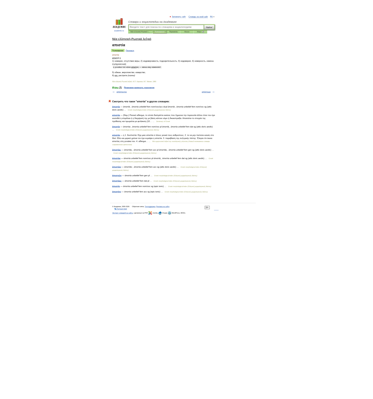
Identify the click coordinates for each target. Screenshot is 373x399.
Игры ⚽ (200, 32)
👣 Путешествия (120, 209)
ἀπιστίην (116, 191)
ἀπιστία (116, 107)
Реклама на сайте (162, 206)
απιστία (116, 115)
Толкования (159, 32)
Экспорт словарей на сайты (122, 213)
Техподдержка (150, 206)
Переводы (173, 32)
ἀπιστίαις (117, 181)
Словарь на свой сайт (198, 17)
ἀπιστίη (116, 186)
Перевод (130, 50)
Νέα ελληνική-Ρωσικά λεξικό (140, 32)
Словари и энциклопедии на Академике (152, 21)
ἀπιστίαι (116, 158)
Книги (186, 32)
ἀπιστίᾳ (116, 126)
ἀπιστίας (116, 150)
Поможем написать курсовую (139, 87)
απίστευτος (122, 92)
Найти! (209, 27)
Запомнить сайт (179, 17)
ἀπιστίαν (116, 167)
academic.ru (119, 31)
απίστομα (206, 92)
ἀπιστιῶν (117, 175)
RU (211, 17)
